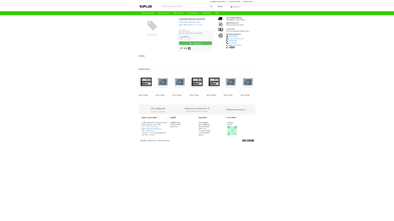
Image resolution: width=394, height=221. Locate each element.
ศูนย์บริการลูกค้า (247, 1)
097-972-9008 (237, 45)
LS (194, 25)
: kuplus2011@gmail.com (236, 38)
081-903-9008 (233, 43)
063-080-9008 (233, 41)
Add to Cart (197, 43)
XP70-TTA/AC (177, 95)
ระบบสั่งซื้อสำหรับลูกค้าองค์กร (217, 1)
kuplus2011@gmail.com (154, 129)
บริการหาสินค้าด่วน (192, 13)
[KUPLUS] (147, 6)
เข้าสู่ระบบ (236, 7)
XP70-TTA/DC (160, 95)
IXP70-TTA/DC (143, 95)
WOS (217, 13)
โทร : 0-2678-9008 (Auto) (150, 127)
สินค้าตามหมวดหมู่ (148, 13)
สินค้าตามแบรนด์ (163, 13)
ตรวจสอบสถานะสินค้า (234, 1)
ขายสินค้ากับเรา (207, 13)
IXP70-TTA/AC (194, 95)
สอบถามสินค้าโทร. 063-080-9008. (191, 33)
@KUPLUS (233, 36)
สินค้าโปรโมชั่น (178, 13)
